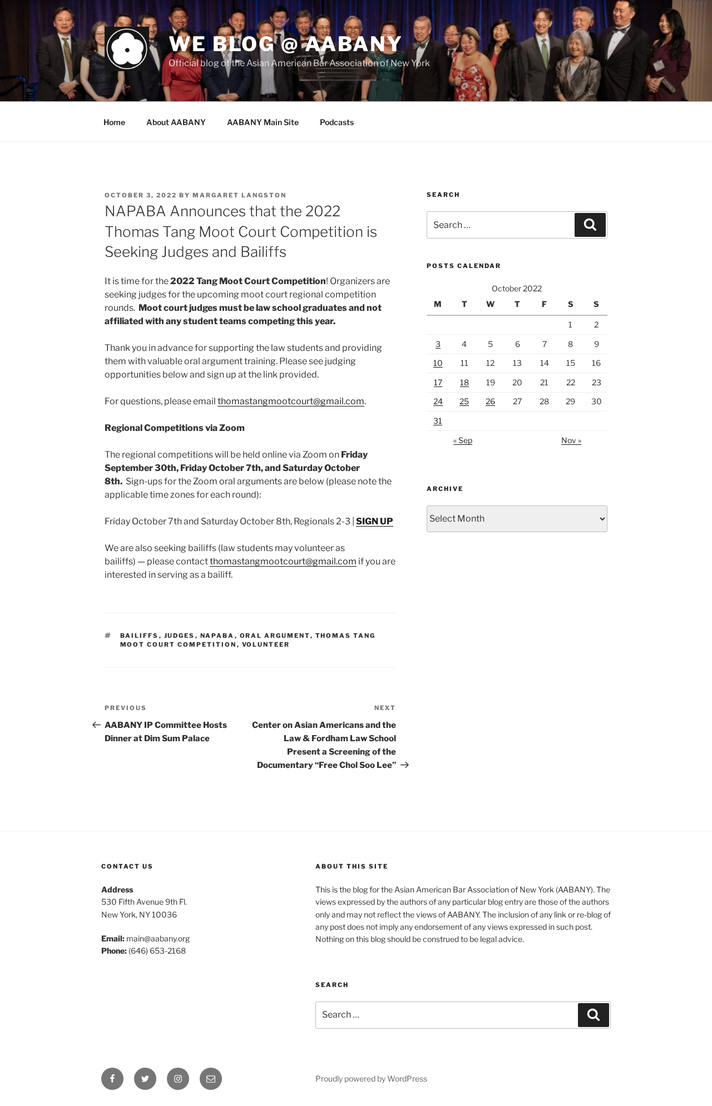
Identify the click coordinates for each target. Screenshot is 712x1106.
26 (490, 401)
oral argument (275, 635)
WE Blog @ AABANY (286, 44)
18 (464, 382)
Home (114, 122)
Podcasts (337, 122)
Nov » (571, 440)
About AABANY (176, 122)
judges (179, 635)
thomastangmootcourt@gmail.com (290, 401)
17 (438, 382)
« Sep (462, 440)
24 (438, 401)
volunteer (266, 644)
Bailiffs (139, 635)
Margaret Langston (239, 195)
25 (464, 401)
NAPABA (217, 635)
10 (438, 363)
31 (437, 420)
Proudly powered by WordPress (371, 1078)
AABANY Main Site (263, 122)
